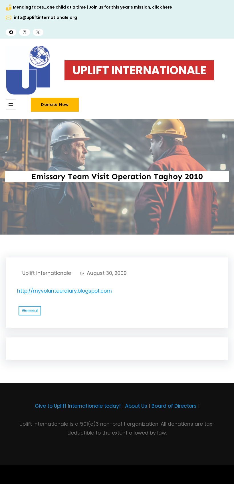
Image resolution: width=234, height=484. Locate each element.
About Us (136, 406)
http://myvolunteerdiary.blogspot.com (64, 290)
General (30, 310)
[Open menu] (11, 104)
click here (162, 7)
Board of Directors (174, 406)
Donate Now (55, 104)
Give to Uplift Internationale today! (78, 406)
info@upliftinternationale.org (45, 17)
